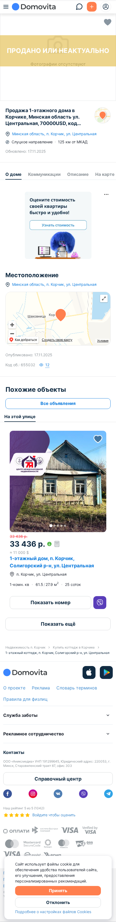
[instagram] (33, 793)
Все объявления (58, 403)
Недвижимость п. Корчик (25, 647)
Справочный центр (58, 779)
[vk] (58, 793)
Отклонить (58, 902)
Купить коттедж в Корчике (74, 647)
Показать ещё (58, 624)
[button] (58, 481)
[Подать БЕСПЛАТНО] (92, 7)
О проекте (14, 687)
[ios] (89, 672)
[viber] (83, 793)
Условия (102, 340)
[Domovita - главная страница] (34, 7)
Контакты (13, 752)
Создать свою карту (57, 340)
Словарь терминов (76, 687)
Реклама (41, 687)
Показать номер (50, 602)
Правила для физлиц (25, 699)
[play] (106, 672)
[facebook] (7, 793)
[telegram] (108, 793)
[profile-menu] (105, 6)
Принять (58, 890)
